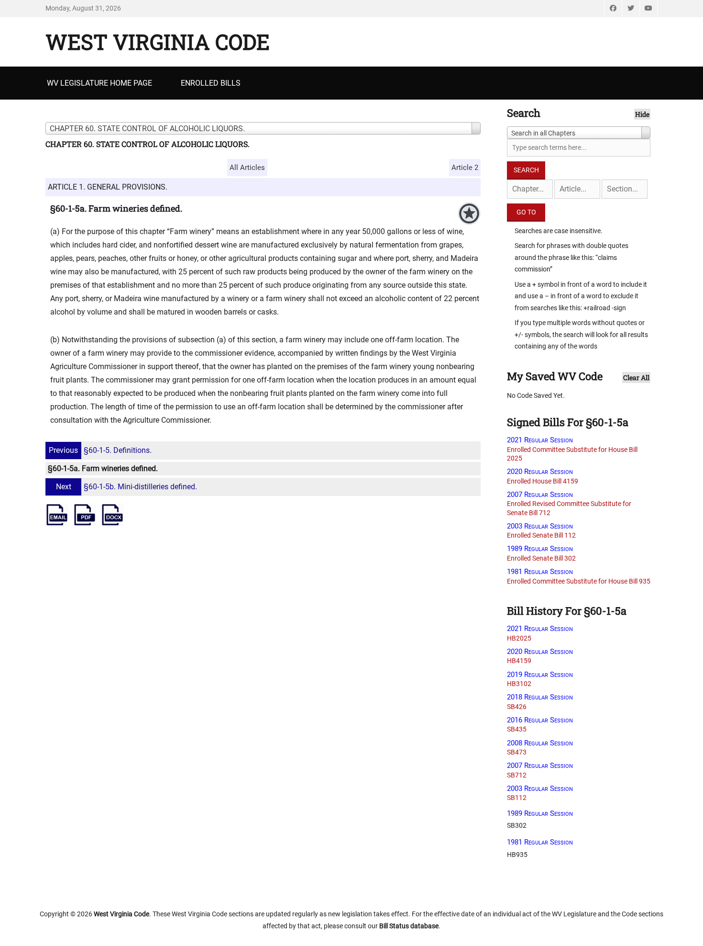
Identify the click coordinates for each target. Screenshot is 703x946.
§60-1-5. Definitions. (100, 450)
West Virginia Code (157, 42)
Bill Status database (409, 926)
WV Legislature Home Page (99, 83)
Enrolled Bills (211, 83)
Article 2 (464, 167)
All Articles (247, 167)
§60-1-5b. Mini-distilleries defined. (126, 486)
